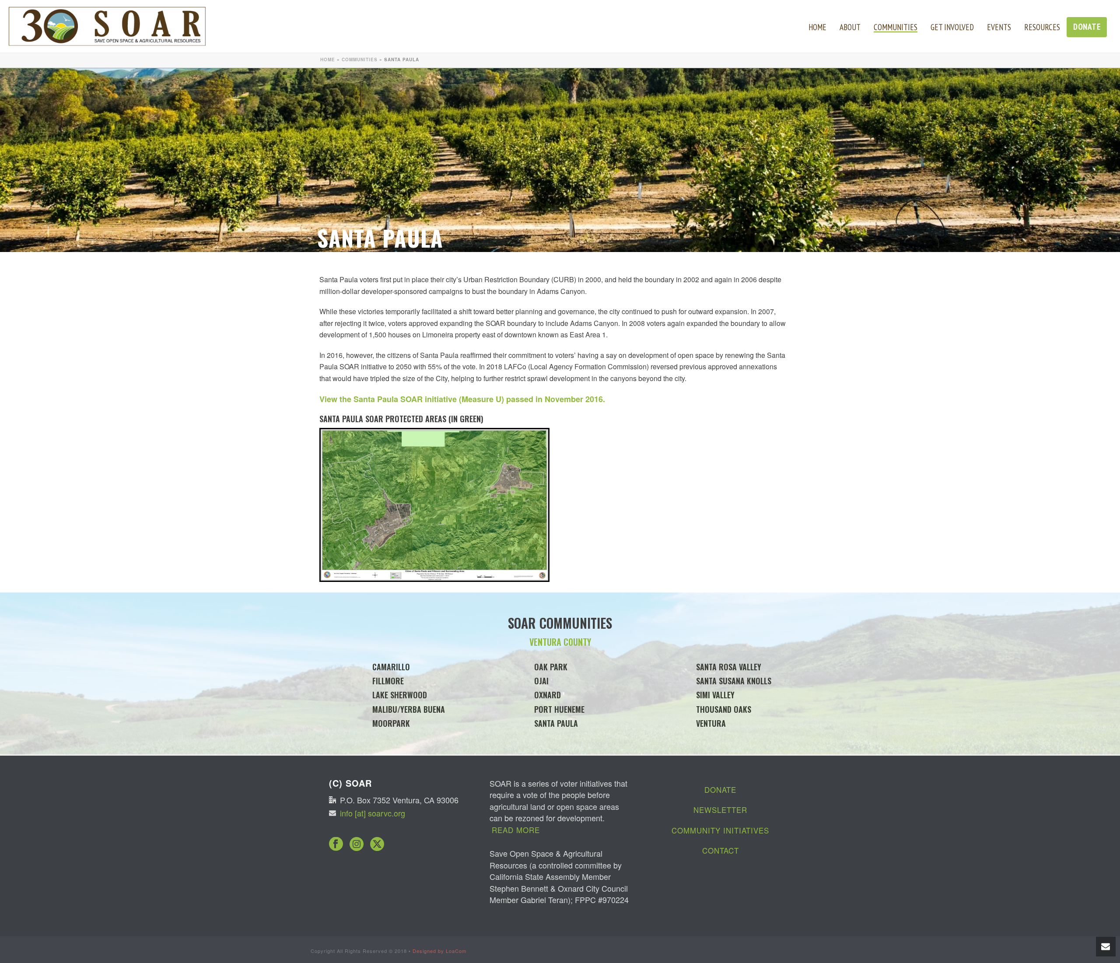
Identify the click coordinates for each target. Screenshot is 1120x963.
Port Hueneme (559, 709)
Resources (1042, 27)
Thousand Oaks (723, 709)
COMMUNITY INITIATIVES (720, 830)
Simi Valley (715, 694)
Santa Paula (556, 723)
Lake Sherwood (399, 694)
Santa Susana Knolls (733, 680)
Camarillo (391, 666)
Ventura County (560, 641)
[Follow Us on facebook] (336, 844)
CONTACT (720, 850)
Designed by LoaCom (439, 950)
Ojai (541, 680)
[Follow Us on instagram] (357, 844)
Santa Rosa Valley (728, 666)
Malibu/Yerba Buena (408, 709)
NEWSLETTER (720, 809)
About (850, 27)
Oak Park (550, 666)
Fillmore (388, 680)
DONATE (720, 789)
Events (999, 27)
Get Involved (952, 27)
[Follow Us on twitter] (377, 844)
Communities (895, 27)
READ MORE (516, 829)
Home (817, 27)
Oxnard (547, 694)
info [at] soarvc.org (372, 813)
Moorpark (391, 723)
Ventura (711, 723)
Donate (1086, 26)
